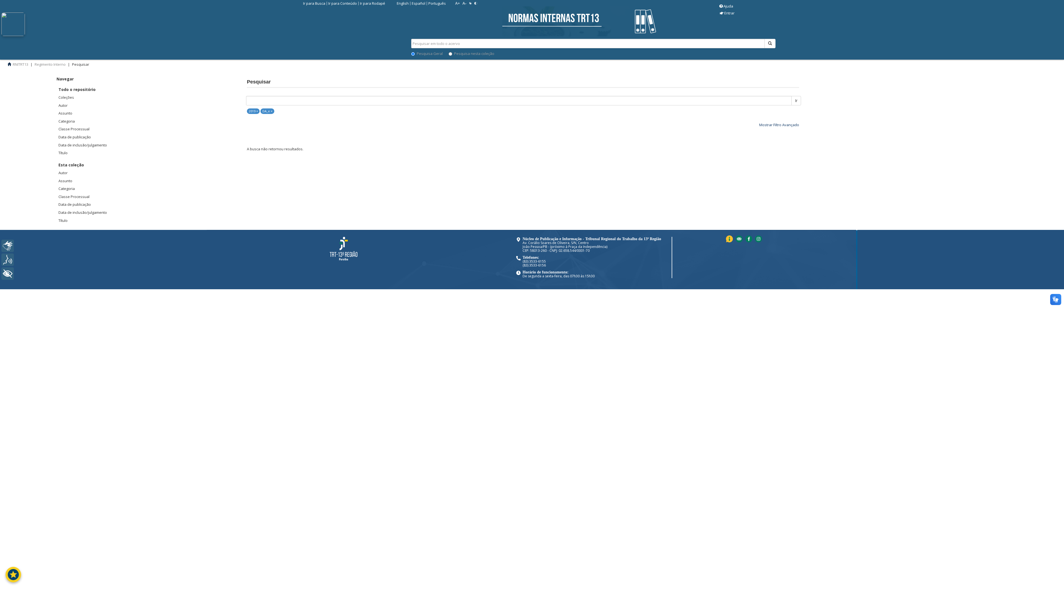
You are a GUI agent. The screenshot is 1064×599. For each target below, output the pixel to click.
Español (418, 3)
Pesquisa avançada (795, 63)
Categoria (66, 121)
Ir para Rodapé (372, 3)
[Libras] (7, 246)
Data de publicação (74, 136)
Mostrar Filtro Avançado (779, 124)
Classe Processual (73, 128)
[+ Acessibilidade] (7, 273)
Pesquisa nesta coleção (474, 53)
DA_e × (267, 111)
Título (63, 152)
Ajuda (728, 6)
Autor (63, 105)
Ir (796, 100)
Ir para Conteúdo (342, 3)
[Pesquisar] (770, 43)
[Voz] (7, 259)
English (403, 3)
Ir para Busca (314, 3)
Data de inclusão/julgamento (82, 145)
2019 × (253, 111)
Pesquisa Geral (430, 53)
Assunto (65, 113)
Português (437, 3)
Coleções (66, 97)
